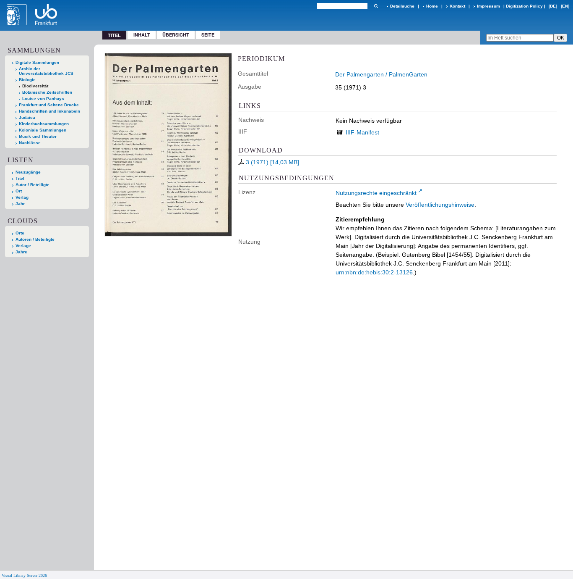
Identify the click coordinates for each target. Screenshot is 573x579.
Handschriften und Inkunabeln (49, 111)
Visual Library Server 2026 (24, 575)
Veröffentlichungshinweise (440, 204)
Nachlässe (30, 142)
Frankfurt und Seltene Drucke (49, 105)
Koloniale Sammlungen (42, 130)
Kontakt (457, 6)
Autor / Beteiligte (32, 184)
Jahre (21, 252)
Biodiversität (35, 86)
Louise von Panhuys (43, 98)
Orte (20, 233)
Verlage (23, 245)
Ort (19, 191)
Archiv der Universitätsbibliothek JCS (46, 71)
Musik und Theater (38, 136)
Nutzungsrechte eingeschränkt (376, 192)
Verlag (22, 197)
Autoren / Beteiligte (35, 239)
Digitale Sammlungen (37, 62)
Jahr (20, 203)
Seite (207, 35)
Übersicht (175, 35)
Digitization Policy (524, 6)
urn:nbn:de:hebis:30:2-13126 (374, 272)
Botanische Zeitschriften (47, 92)
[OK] (376, 6)
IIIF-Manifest (362, 132)
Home (432, 6)
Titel (20, 178)
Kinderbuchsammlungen (44, 123)
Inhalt (141, 35)
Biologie (27, 79)
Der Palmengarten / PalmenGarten (381, 74)
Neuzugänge (28, 172)
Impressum (488, 6)
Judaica (27, 117)
